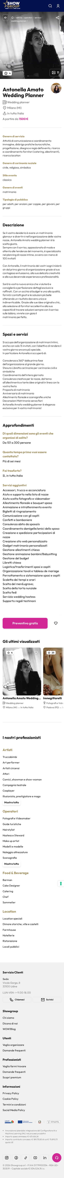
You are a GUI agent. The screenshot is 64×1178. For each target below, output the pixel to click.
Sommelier (9, 902)
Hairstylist (9, 829)
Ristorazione (10, 941)
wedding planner (18, 21)
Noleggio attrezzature (15, 852)
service (38, 17)
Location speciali (12, 918)
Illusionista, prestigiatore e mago (22, 796)
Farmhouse (9, 929)
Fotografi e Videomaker (17, 818)
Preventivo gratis (25, 623)
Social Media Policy (14, 1110)
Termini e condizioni (14, 1104)
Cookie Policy (10, 1098)
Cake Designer (11, 885)
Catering (8, 891)
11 (58, 72)
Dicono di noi (10, 1023)
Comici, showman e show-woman (22, 779)
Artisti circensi (11, 768)
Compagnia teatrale (14, 785)
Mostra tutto (11, 802)
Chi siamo (8, 1017)
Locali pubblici (11, 946)
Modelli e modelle (13, 846)
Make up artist (11, 841)
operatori (28, 17)
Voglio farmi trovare (14, 1066)
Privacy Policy (11, 1093)
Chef (5, 896)
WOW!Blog (9, 1029)
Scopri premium (12, 1077)
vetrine (19, 17)
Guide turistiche (12, 824)
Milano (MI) (14, 108)
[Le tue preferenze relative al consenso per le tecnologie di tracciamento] (61, 883)
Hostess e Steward (13, 835)
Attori (6, 773)
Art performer (11, 762)
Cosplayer (9, 790)
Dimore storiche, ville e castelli (20, 924)
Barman (7, 880)
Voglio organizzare (13, 1044)
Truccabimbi (10, 757)
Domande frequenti (14, 1050)
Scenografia (10, 857)
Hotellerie (8, 935)
